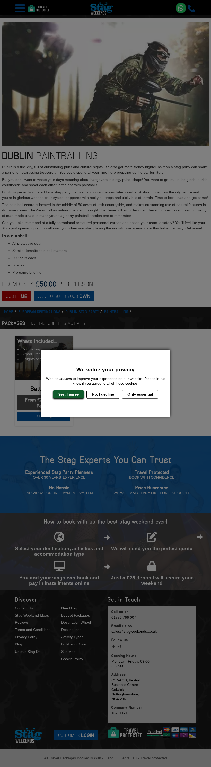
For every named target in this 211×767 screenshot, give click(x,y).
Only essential (140, 394)
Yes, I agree (68, 394)
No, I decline (103, 394)
